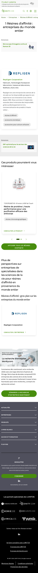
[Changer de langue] (30, 11)
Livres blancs (6, 429)
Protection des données (19, 567)
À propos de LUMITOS (18, 547)
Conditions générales (25, 563)
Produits (5, 422)
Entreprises (6, 415)
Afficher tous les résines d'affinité (19, 246)
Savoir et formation (9, 437)
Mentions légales (7, 563)
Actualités (5, 407)
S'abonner (19, 476)
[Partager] (27, 11)
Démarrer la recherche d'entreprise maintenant (19, 393)
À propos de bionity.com (19, 551)
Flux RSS (4, 444)
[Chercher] (23, 11)
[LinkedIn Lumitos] (19, 534)
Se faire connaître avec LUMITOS (18, 543)
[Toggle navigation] (35, 11)
